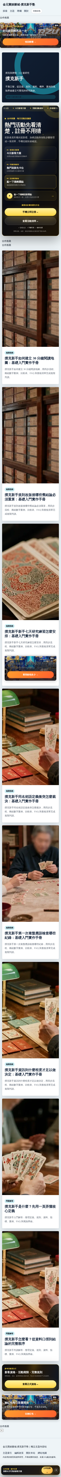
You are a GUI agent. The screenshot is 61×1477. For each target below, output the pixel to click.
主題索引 (7, 1453)
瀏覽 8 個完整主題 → (15, 97)
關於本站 (30, 1453)
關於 (26, 11)
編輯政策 (19, 1453)
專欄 (19, 11)
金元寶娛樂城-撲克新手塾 (19, 4)
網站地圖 (42, 1453)
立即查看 (47, 1470)
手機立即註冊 (30, 212)
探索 (5, 11)
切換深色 (36, 11)
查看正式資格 (30, 1384)
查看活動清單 (30, 221)
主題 (12, 11)
